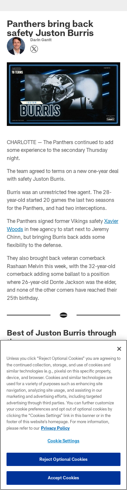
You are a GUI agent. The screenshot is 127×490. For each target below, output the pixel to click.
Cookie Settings (63, 440)
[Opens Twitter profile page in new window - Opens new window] (34, 49)
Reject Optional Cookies (63, 459)
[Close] (119, 349)
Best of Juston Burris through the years (61, 337)
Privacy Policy (55, 428)
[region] (63, 415)
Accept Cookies (63, 477)
